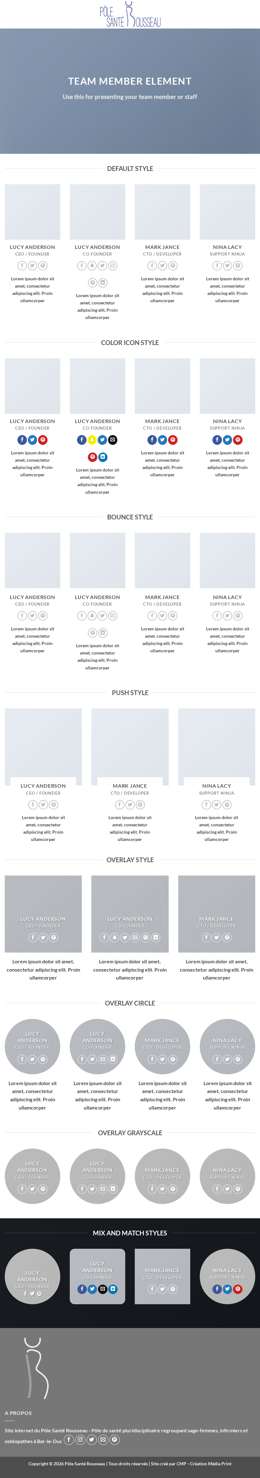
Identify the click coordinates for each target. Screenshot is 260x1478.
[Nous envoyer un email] (113, 265)
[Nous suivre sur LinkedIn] (103, 283)
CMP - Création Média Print (204, 1463)
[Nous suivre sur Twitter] (32, 265)
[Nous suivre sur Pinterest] (43, 265)
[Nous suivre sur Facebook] (22, 265)
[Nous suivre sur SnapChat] (92, 265)
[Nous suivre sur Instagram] (80, 1440)
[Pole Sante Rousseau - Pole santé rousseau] (130, 14)
